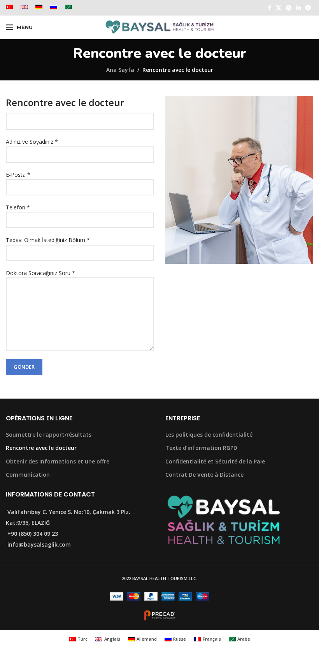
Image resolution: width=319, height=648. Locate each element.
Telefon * (18, 207)
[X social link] (278, 8)
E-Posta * (18, 174)
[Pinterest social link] (289, 8)
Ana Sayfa (120, 69)
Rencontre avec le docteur (41, 447)
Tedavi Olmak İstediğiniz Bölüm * (48, 240)
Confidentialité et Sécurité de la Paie (215, 461)
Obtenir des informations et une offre (57, 461)
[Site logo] (159, 26)
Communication (28, 474)
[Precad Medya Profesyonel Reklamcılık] (159, 615)
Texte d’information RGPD (201, 447)
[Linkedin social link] (298, 8)
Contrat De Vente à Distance (204, 474)
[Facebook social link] (269, 8)
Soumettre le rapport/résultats (48, 434)
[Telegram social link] (308, 8)
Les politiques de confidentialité (208, 434)
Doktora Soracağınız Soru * (40, 273)
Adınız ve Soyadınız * (32, 141)
